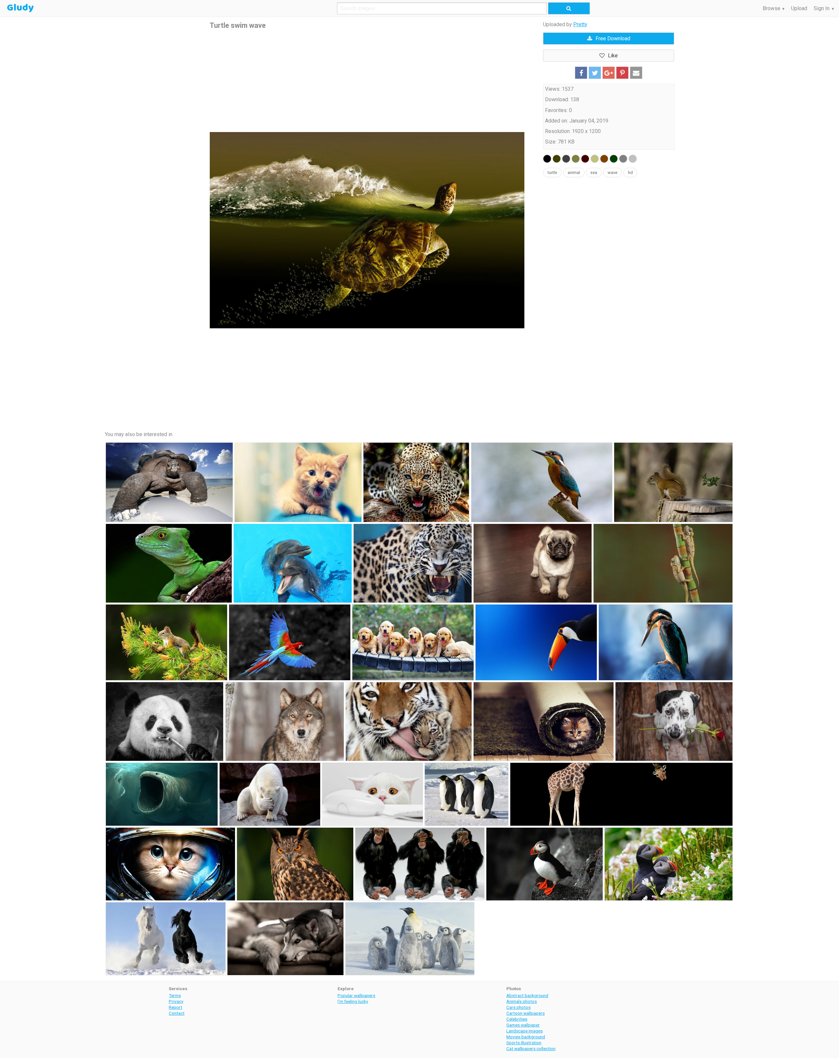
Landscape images (524, 1030)
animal (574, 172)
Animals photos (521, 1001)
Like (613, 55)
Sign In (821, 8)
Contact (177, 1013)
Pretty (580, 24)
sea (593, 172)
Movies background (525, 1036)
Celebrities (516, 1019)
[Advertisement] (367, 81)
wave (612, 172)
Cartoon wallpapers (525, 1013)
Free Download (612, 38)
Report (175, 1007)
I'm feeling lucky (353, 1001)
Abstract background (527, 995)
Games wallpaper (523, 1025)
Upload (799, 8)
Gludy (20, 8)
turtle (552, 172)
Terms (175, 995)
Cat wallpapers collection (531, 1048)
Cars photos (518, 1007)
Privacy (176, 1001)
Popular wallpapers (356, 995)
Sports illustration (523, 1042)
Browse (771, 8)
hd (630, 172)
